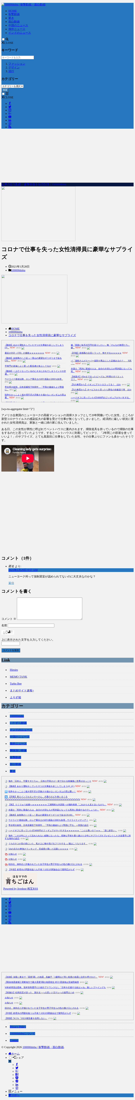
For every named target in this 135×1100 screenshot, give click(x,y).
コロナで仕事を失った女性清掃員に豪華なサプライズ (42, 335)
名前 (4, 625)
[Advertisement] (67, 156)
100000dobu (18, 270)
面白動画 (14, 21)
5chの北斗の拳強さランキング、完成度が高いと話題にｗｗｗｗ (38, 849)
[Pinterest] (16, 1088)
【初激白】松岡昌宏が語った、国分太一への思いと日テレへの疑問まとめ (39, 992)
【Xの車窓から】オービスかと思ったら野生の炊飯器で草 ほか (101, 389)
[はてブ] (16, 1074)
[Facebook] (16, 1064)
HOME (12, 10)
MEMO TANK (18, 676)
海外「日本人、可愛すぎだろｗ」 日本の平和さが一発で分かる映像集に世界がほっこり (49, 781)
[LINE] (16, 1081)
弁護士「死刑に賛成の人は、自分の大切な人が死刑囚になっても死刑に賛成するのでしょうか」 (53, 810)
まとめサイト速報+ (22, 690)
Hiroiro (14, 669)
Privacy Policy (18, 1026)
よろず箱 (15, 697)
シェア (19, 1057)
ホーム (15, 1053)
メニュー (16, 1091)
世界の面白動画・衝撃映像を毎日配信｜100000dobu (33, 184)
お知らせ (12, 854)
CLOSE (8, 42)
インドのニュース (19, 32)
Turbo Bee (16, 683)
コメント (8, 618)
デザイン (14, 67)
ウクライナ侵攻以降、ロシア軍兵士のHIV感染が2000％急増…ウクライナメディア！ (48, 820)
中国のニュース (18, 25)
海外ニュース (16, 29)
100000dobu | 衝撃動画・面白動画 (43, 1047)
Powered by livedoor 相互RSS (20, 888)
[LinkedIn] (16, 1084)
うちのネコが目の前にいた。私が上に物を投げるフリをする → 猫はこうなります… (48, 843)
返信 (11, 583)
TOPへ (15, 1095)
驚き (11, 17)
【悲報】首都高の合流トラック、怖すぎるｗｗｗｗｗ (96, 353)
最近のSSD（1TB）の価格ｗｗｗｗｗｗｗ (24, 353)
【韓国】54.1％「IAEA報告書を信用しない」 (26, 1018)
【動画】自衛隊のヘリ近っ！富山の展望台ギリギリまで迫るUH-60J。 (41, 815)
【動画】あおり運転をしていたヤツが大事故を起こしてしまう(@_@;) (41, 786)
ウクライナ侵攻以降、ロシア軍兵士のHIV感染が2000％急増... (34, 379)
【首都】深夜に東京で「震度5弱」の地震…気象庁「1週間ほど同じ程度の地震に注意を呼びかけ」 (51, 977)
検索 (5, 90)
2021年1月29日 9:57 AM (23, 569)
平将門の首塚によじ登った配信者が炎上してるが (28, 366)
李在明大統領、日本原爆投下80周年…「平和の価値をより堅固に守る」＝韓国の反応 (48, 825)
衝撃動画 (14, 14)
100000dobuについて (22, 1033)
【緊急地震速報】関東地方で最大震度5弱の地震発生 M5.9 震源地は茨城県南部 (42, 982)
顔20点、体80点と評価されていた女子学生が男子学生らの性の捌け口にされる (45, 864)
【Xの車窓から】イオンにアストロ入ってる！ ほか (96, 384)
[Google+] (16, 1071)
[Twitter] (16, 1067)
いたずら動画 (18, 722)
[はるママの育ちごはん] (20, 885)
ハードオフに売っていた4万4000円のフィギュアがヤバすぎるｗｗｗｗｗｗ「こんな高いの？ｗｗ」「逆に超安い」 (62, 830)
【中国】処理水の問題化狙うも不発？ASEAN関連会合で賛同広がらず (41, 869)
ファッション (16, 63)
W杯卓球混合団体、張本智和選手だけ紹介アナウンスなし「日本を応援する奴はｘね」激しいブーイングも (55, 987)
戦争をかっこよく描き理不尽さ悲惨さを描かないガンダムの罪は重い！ (42, 791)
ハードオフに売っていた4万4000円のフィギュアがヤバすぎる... (100, 397)
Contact (14, 1040)
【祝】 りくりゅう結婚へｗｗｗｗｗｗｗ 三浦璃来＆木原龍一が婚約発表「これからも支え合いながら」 (57, 804)
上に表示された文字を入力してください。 (28, 639)
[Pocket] (16, 1078)
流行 (11, 71)
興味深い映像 (18, 750)
